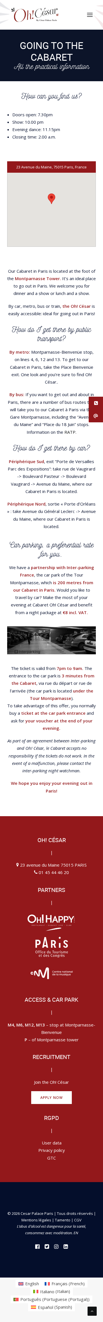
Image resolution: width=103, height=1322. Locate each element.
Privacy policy (51, 1150)
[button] (90, 15)
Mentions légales (36, 1220)
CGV (78, 1220)
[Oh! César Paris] (34, 15)
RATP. (70, 432)
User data (52, 1143)
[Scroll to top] (92, 1310)
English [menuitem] (32, 1283)
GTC (51, 1158)
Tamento (63, 1220)
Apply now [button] (51, 1097)
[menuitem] (28, 1284)
